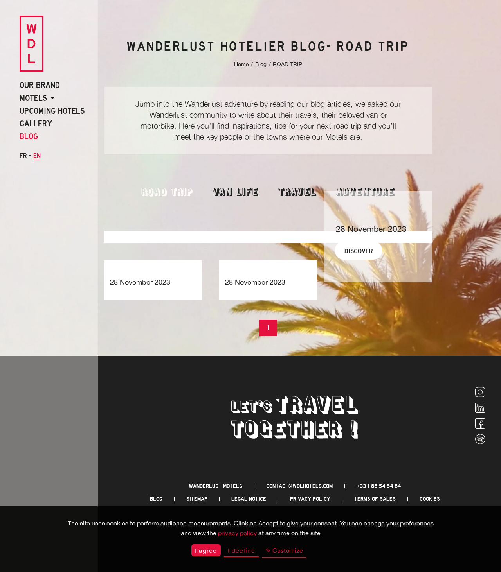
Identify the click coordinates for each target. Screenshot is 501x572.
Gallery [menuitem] (36, 123)
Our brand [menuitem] (40, 85)
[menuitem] (480, 393)
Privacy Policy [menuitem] (310, 499)
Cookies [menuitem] (430, 499)
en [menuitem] (37, 156)
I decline (241, 550)
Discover (358, 251)
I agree (206, 550)
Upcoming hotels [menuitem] (52, 111)
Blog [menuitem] (29, 136)
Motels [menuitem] (33, 98)
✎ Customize (284, 550)
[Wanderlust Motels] (31, 44)
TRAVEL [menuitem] (297, 192)
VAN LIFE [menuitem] (236, 192)
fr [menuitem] (23, 156)
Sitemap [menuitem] (196, 499)
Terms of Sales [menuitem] (375, 499)
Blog (261, 64)
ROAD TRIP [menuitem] (167, 192)
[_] (153, 266)
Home (241, 64)
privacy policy (237, 532)
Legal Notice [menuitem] (248, 499)
